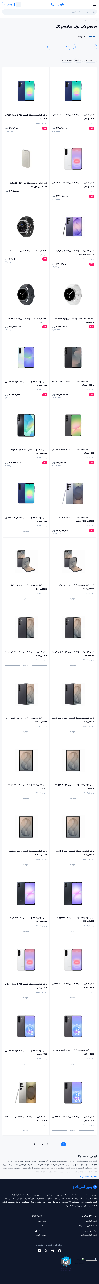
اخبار (67, 46)
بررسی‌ (92, 46)
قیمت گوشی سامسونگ (88, 1226)
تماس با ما (42, 1221)
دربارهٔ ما (43, 1226)
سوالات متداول (40, 1230)
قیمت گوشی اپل (91, 1230)
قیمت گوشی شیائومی (88, 1235)
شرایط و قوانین (40, 1235)
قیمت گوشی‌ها (91, 1221)
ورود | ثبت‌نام (8, 4)
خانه (95, 21)
